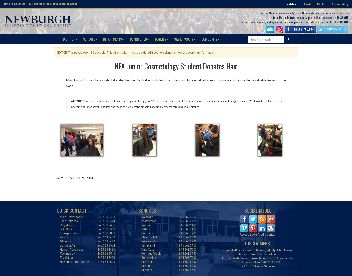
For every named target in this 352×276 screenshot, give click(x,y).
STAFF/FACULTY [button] (183, 39)
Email (307, 4)
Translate (289, 4)
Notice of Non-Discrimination (257, 254)
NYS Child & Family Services (257, 266)
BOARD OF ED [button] (138, 39)
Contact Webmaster (235, 258)
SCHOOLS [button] (89, 39)
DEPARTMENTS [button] (112, 39)
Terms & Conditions (262, 258)
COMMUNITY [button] (209, 39)
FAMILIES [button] (160, 39)
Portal (321, 4)
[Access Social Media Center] (257, 223)
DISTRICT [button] (69, 39)
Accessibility (340, 4)
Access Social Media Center (257, 234)
